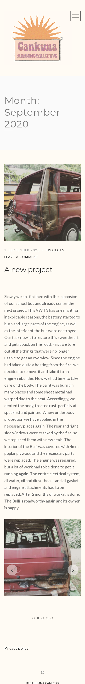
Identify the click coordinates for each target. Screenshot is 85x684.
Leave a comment (21, 257)
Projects (55, 250)
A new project (28, 269)
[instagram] (61, 38)
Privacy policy (16, 648)
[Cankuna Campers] (38, 38)
